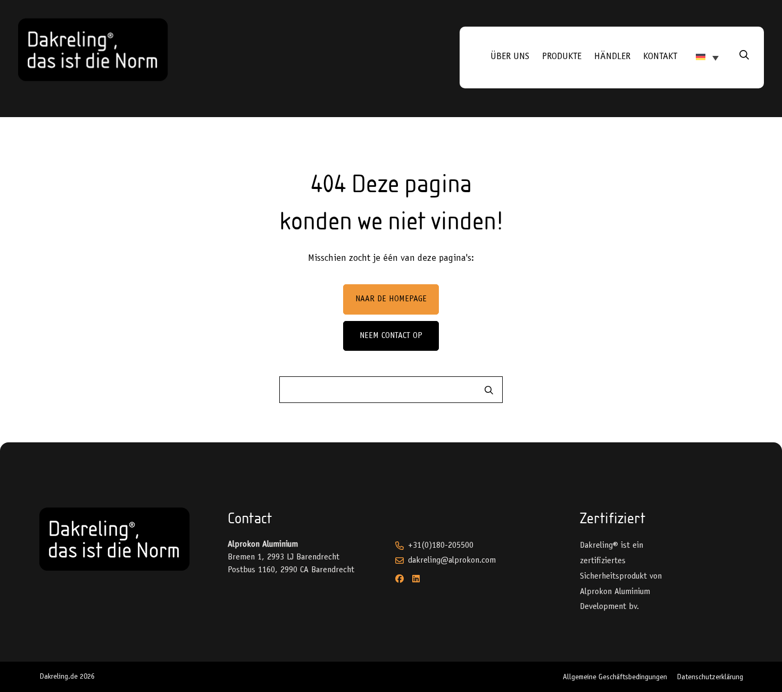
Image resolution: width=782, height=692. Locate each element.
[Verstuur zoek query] (489, 390)
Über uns (509, 57)
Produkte (561, 57)
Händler (612, 57)
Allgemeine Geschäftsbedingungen (615, 677)
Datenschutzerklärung (710, 677)
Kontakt (660, 57)
